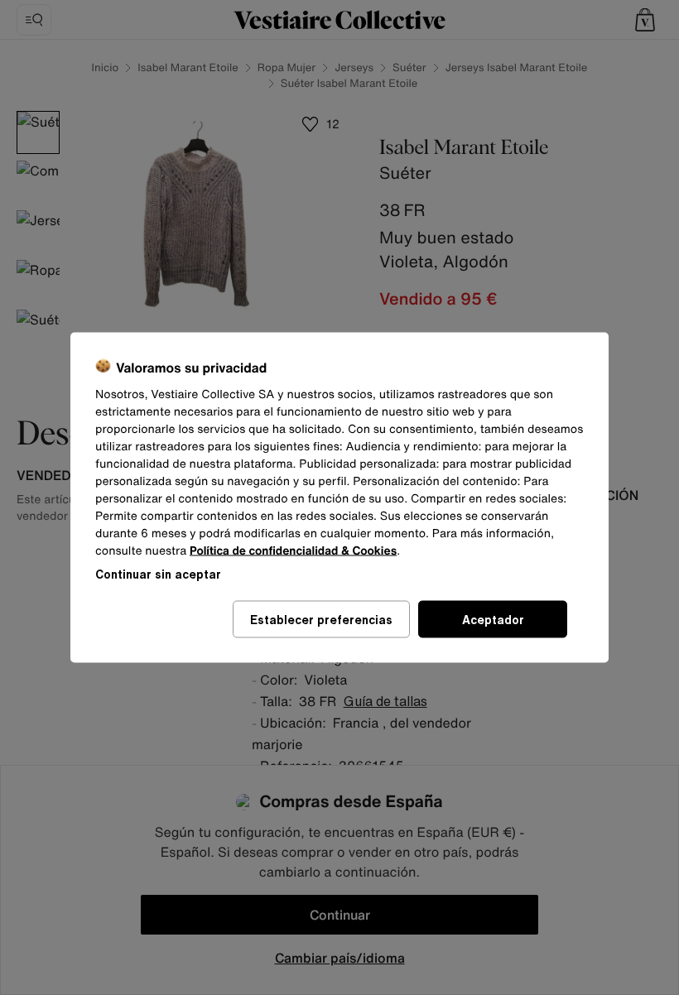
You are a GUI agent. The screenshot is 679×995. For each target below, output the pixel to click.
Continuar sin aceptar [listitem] (158, 574)
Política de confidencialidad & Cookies (293, 551)
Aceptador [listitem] (493, 619)
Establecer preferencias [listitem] (321, 619)
